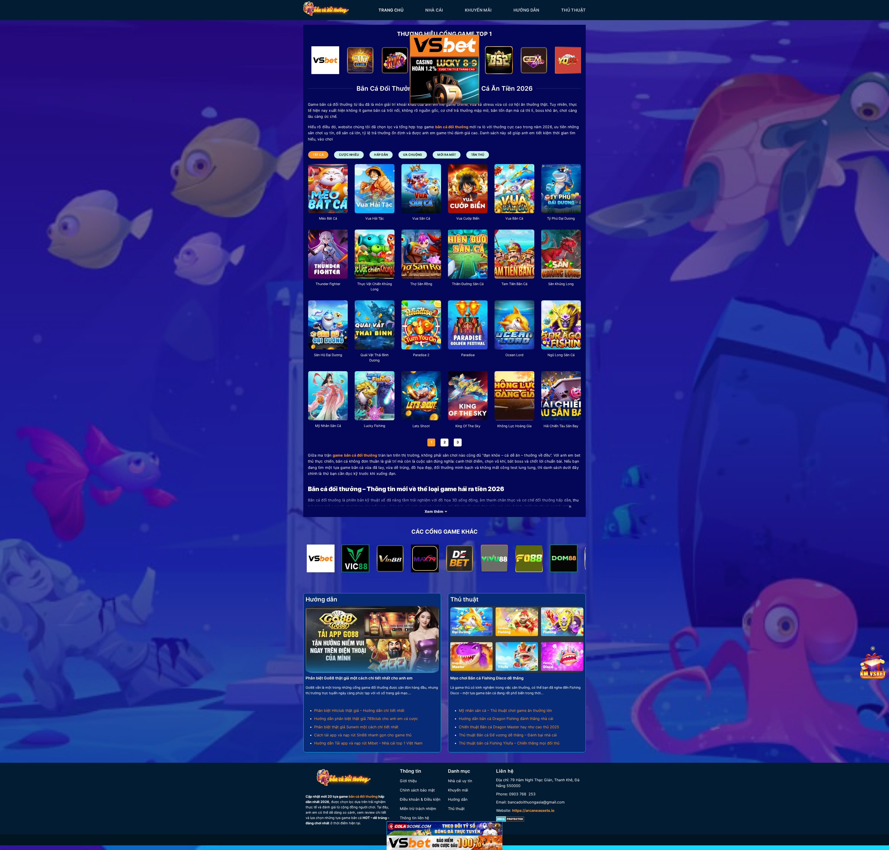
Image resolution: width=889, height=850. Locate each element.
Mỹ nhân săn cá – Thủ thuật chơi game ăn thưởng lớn (505, 710)
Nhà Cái (434, 10)
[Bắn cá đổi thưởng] (337, 10)
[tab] (318, 155)
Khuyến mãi (478, 10)
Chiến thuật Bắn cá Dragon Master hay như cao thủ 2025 (509, 727)
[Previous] (319, 61)
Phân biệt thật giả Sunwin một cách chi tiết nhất (356, 727)
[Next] (570, 61)
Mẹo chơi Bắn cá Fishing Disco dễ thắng (486, 678)
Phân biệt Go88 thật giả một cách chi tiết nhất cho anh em (359, 678)
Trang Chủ (391, 10)
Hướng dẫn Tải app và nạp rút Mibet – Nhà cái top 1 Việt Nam (368, 743)
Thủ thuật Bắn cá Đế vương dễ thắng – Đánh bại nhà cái (508, 735)
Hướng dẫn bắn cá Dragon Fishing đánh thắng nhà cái (506, 718)
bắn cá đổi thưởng (363, 796)
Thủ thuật (573, 10)
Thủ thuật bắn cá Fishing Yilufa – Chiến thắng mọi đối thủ (509, 743)
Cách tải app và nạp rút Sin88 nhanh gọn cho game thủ (362, 735)
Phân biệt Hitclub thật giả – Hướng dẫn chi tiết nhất (359, 710)
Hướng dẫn (526, 10)
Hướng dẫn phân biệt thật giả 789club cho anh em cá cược (366, 718)
